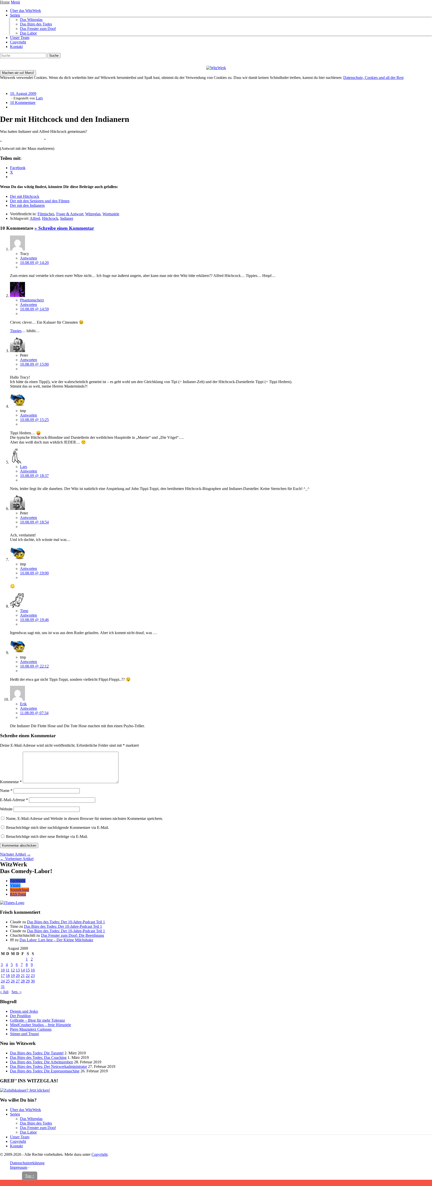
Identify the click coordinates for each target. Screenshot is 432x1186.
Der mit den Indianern (27, 205)
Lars (39, 98)
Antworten (28, 258)
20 (18, 975)
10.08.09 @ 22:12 (34, 666)
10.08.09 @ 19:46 (34, 620)
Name (6, 790)
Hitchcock (50, 218)
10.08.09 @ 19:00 (34, 573)
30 (33, 981)
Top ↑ (29, 1176)
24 (3, 981)
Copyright (18, 42)
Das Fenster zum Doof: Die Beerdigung (72, 935)
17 (3, 975)
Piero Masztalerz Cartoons (31, 1029)
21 (23, 975)
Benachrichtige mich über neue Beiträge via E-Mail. (47, 836)
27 (18, 981)
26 (13, 981)
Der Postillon (20, 1016)
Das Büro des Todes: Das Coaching (38, 1057)
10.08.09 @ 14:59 (34, 309)
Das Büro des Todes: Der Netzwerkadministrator (48, 1066)
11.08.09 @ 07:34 (34, 713)
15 (28, 970)
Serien (15, 15)
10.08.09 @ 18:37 (34, 476)
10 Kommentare (23, 102)
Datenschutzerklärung (27, 1163)
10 (3, 970)
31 (3, 986)
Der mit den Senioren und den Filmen (40, 201)
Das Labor (28, 33)
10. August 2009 (23, 93)
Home (5, 2)
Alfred (35, 218)
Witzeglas (92, 214)
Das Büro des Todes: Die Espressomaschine (45, 1071)
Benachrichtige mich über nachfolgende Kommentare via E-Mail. (57, 827)
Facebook (18, 881)
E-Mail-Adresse (14, 800)
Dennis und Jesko (24, 1011)
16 (33, 970)
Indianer (66, 218)
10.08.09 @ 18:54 (34, 522)
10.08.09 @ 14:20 (34, 262)
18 (8, 975)
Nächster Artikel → (15, 854)
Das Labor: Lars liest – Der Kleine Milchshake (56, 940)
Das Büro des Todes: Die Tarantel (37, 1053)
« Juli (4, 992)
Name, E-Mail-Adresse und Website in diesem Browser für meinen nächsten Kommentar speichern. (84, 818)
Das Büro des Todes (36, 24)
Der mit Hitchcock (24, 196)
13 (18, 970)
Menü (15, 2)
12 (13, 970)
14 (23, 970)
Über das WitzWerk (25, 10)
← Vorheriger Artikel (17, 859)
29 (28, 981)
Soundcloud (19, 890)
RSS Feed (18, 894)
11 (8, 970)
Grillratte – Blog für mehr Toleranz (37, 1020)
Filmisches (46, 214)
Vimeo (15, 885)
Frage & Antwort (69, 214)
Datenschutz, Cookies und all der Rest (373, 77)
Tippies (16, 331)
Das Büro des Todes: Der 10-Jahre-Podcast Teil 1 (66, 922)
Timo (24, 611)
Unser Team (19, 37)
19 (13, 975)
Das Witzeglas (31, 19)
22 (28, 975)
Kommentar (11, 782)
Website (6, 809)
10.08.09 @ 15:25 (34, 420)
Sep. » (17, 992)
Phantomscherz (32, 300)
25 (8, 981)
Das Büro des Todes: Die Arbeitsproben (41, 1062)
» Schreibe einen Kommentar (64, 228)
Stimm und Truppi (24, 1034)
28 (23, 981)
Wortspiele (110, 214)
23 (33, 975)
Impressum (18, 1167)
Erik (23, 704)
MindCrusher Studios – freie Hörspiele (40, 1025)
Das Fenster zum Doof (38, 28)
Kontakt (16, 46)
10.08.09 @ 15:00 (34, 364)
